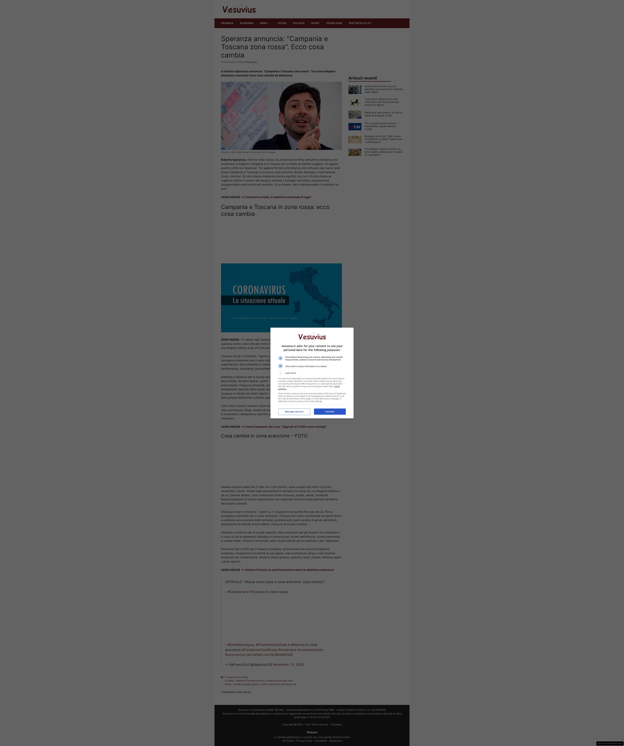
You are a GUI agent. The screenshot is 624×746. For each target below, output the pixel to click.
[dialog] (312, 373)
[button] (312, 373)
